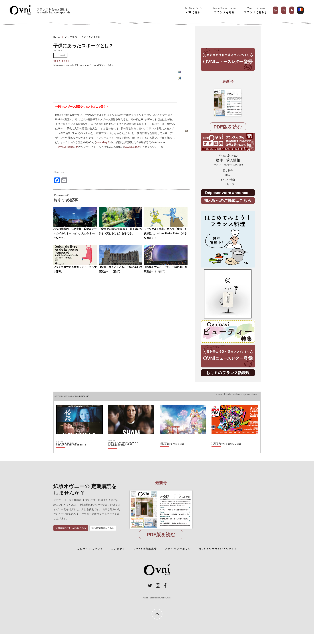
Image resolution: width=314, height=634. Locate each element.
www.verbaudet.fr (68, 146)
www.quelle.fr (132, 146)
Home (57, 37)
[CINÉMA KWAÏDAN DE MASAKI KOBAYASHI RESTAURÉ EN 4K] (71, 450)
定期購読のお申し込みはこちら (70, 528)
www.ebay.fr (103, 142)
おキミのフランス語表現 (228, 373)
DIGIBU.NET (84, 396)
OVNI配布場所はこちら (102, 528)
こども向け (60, 55)
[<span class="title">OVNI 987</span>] (228, 102)
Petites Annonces (227, 160)
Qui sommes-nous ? (218, 548)
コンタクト (118, 548)
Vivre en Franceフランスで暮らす (255, 10)
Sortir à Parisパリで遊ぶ (193, 10)
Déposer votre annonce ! (228, 193)
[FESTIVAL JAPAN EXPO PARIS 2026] (172, 450)
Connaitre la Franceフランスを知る (224, 10)
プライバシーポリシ (178, 548)
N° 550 (57, 51)
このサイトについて (90, 548)
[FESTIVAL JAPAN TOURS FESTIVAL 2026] (226, 450)
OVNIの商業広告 (145, 548)
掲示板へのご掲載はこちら (227, 200)
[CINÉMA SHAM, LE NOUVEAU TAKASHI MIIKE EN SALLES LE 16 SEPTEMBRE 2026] (123, 450)
